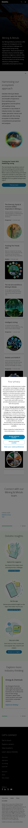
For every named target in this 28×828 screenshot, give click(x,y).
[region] (14, 414)
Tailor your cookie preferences (14, 447)
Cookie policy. (20, 431)
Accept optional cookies (14, 437)
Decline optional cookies (14, 442)
